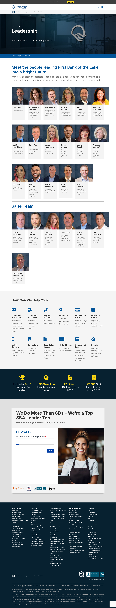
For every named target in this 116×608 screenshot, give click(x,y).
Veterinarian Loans (55, 563)
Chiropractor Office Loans (57, 516)
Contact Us (91, 529)
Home (13, 55)
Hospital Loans (54, 535)
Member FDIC (92, 557)
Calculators (33, 345)
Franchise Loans (16, 512)
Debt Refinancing (36, 525)
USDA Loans (15, 523)
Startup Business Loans (37, 541)
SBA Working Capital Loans (20, 520)
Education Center (95, 316)
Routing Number (93, 552)
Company (19, 55)
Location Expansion (36, 535)
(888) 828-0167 (61, 2)
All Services (72, 510)
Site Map (90, 527)
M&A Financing (35, 537)
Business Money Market (76, 523)
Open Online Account (49, 346)
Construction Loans (36, 523)
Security (95, 345)
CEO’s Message (93, 514)
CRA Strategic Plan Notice (95, 559)
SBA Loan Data (16, 530)
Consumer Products (17, 544)
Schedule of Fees (80, 346)
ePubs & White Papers (18, 538)
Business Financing (36, 510)
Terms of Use (92, 534)
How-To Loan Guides (18, 528)
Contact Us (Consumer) (17, 316)
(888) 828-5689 (49, 2)
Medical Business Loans (57, 547)
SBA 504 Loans (16, 518)
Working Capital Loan (37, 543)
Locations (63, 315)
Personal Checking (74, 538)
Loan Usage (15, 536)
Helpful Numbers (47, 316)
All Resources (16, 546)
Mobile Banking (15, 346)
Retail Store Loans (55, 557)
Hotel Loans (53, 537)
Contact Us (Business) (33, 316)
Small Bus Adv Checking (76, 516)
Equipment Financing (37, 527)
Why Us (90, 516)
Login (70, 2)
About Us (91, 510)
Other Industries (54, 565)
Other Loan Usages (36, 545)
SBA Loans (15, 510)
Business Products (17, 542)
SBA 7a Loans (16, 516)
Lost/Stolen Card (80, 316)
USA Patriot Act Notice (94, 550)
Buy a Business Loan (18, 514)
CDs (70, 518)
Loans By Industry (17, 534)
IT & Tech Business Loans (57, 539)
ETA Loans (34, 531)
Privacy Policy (92, 536)
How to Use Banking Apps (77, 527)
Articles (14, 540)
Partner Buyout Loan (37, 539)
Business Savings (74, 520)
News (89, 518)
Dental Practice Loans (56, 527)
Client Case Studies (17, 532)
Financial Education (74, 529)
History (90, 523)
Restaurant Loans (55, 555)
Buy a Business (35, 516)
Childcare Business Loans (57, 514)
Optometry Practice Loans (57, 549)
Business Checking (74, 514)
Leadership (91, 512)
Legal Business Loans (56, 541)
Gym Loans (53, 533)
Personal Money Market (76, 542)
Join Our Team (92, 525)
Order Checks (65, 345)
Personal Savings (74, 540)
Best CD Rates (73, 512)
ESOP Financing (35, 529)
